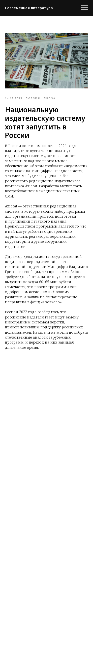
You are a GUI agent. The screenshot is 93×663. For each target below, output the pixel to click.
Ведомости (75, 165)
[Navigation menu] (84, 7)
